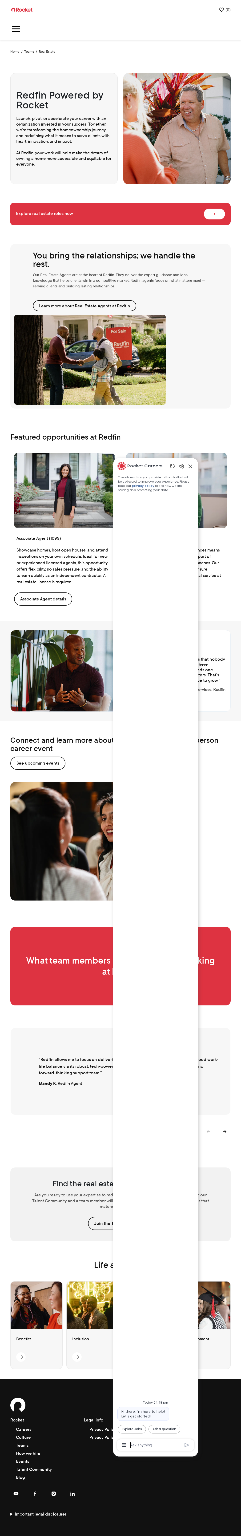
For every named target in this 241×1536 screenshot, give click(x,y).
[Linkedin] (72, 1493)
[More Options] (124, 1445)
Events (22, 1461)
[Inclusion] (77, 1357)
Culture (23, 1437)
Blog (20, 1477)
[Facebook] (34, 1493)
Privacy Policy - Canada (112, 1429)
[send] (187, 1445)
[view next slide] (225, 1131)
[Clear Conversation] (172, 466)
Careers (23, 1429)
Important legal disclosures (41, 1514)
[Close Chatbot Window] (190, 466)
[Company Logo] (21, 9)
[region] (155, 955)
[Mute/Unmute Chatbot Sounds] (181, 466)
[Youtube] (16, 1493)
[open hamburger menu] (16, 29)
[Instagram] (53, 1493)
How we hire (28, 1453)
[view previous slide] (208, 1131)
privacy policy (143, 486)
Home (14, 51)
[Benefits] (21, 1357)
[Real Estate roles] (214, 214)
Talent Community (34, 1469)
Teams (29, 51)
